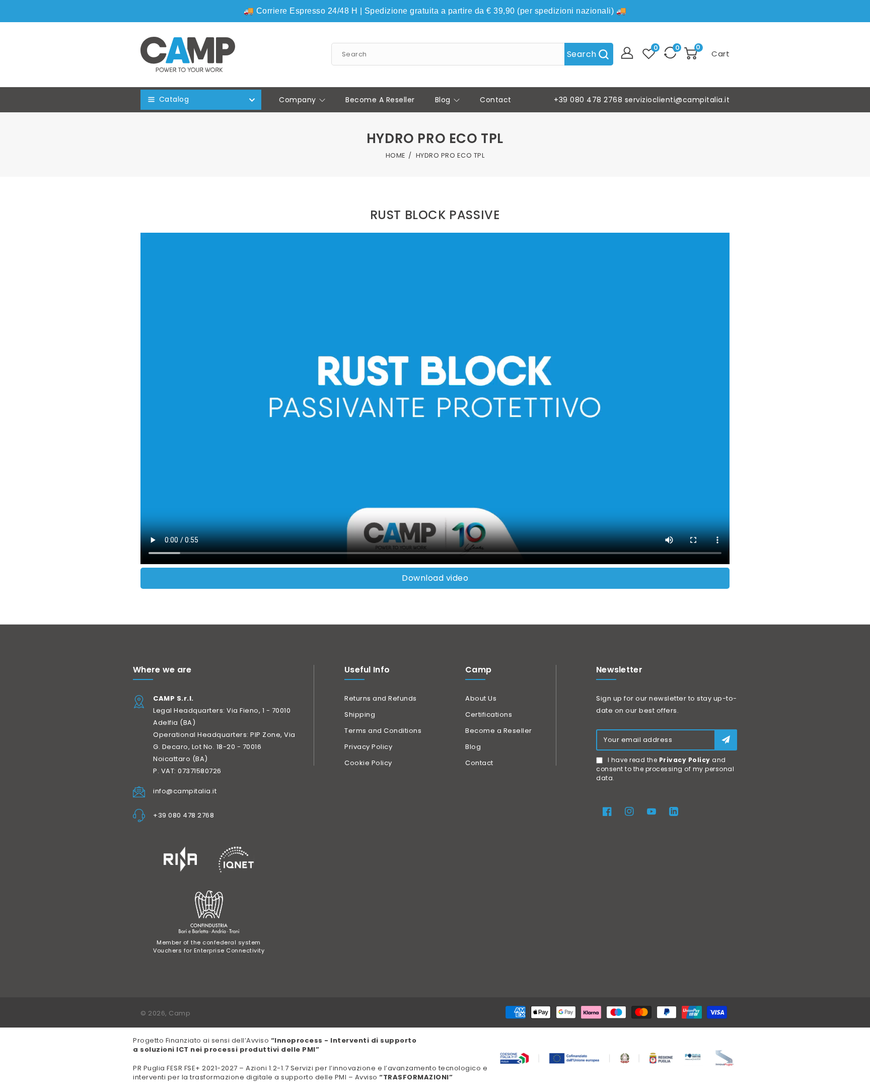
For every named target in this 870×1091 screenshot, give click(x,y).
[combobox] (472, 54)
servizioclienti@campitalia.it (677, 100)
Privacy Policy (368, 747)
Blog (444, 100)
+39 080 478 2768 (588, 100)
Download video (435, 578)
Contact (479, 763)
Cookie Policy (368, 763)
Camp (179, 1013)
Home (396, 155)
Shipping (359, 714)
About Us (480, 698)
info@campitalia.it (184, 791)
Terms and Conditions (382, 730)
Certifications (488, 714)
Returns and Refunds (380, 698)
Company (298, 100)
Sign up (725, 739)
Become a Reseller (498, 730)
